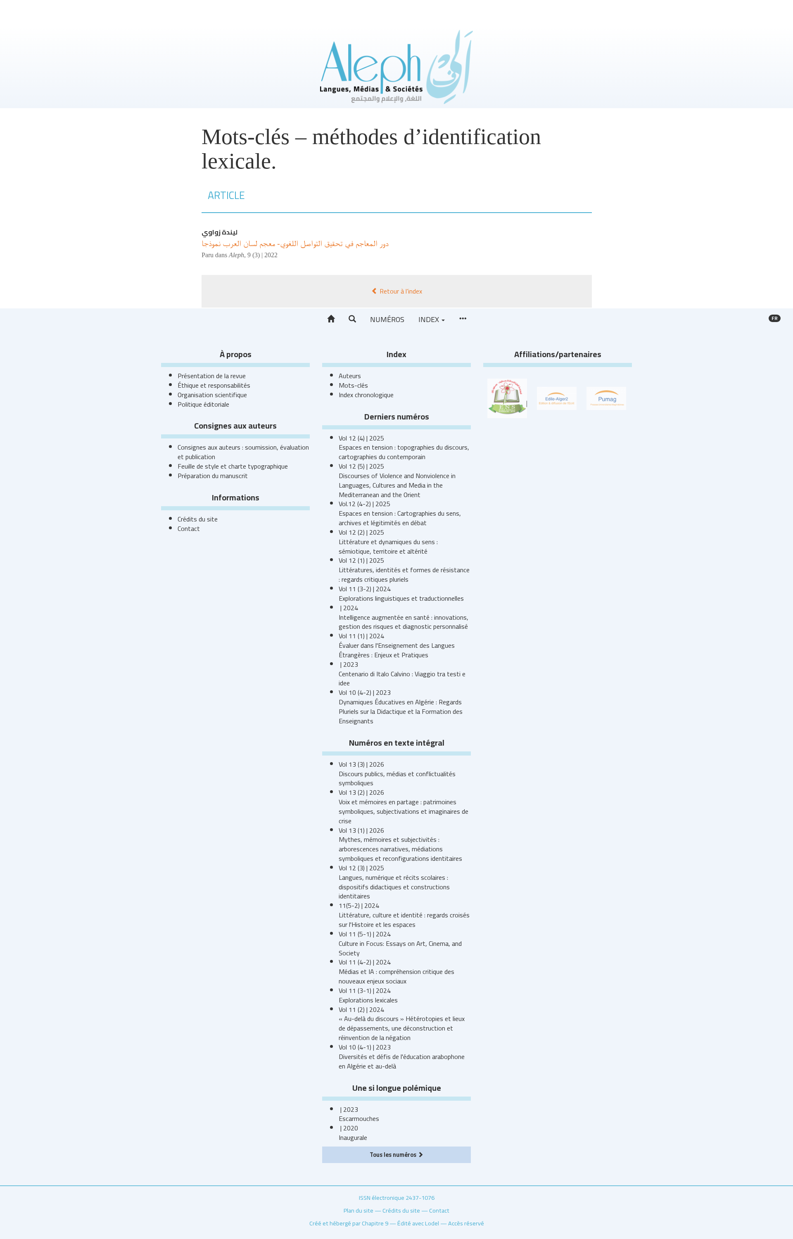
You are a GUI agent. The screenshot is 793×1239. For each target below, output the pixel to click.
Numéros (387, 319)
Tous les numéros (394, 1154)
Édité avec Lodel (418, 1223)
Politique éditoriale (203, 404)
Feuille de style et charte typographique (233, 466)
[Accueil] (331, 319)
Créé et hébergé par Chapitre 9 (348, 1223)
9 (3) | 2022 (262, 254)
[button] (352, 319)
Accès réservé (466, 1223)
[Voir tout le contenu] (462, 319)
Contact (189, 528)
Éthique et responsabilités (214, 385)
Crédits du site (198, 519)
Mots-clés (353, 385)
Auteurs (350, 376)
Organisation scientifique (212, 395)
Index (429, 319)
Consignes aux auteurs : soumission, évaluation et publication (243, 452)
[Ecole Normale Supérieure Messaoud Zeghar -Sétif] (507, 397)
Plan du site (358, 1210)
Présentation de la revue (212, 376)
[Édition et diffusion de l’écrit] (557, 397)
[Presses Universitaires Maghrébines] (606, 397)
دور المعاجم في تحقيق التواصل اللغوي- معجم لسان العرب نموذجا (295, 243)
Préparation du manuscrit (213, 475)
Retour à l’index (400, 291)
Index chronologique (366, 395)
